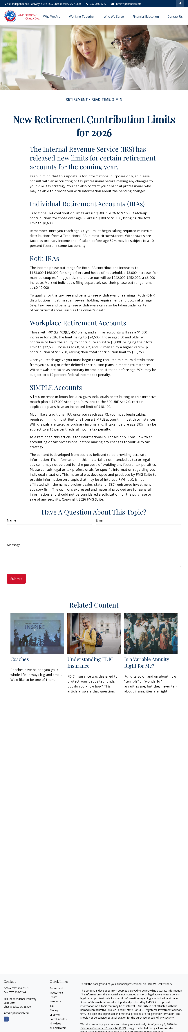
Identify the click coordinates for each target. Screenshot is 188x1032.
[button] (51, 16)
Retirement (56, 988)
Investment (56, 992)
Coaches (19, 659)
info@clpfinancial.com (129, 4)
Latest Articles (58, 1019)
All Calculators (58, 1028)
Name (11, 520)
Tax (52, 1006)
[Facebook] (180, 3)
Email (100, 520)
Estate (53, 997)
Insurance (55, 1001)
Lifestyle (55, 1014)
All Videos (55, 1023)
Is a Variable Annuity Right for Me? (146, 662)
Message (14, 545)
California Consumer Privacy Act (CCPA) (103, 1028)
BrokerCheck (164, 984)
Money (54, 1010)
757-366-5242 (98, 4)
